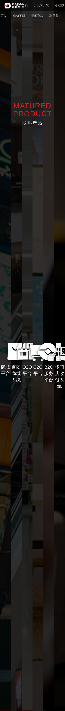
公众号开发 (41, 5)
